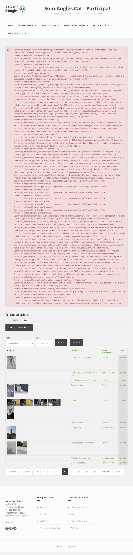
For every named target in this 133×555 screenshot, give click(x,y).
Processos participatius (50, 528)
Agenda (43, 507)
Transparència (25, 25)
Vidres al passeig (78, 463)
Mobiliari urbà (108, 427)
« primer (12, 471)
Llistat (26, 320)
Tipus (7, 338)
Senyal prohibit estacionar (82, 442)
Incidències (44, 521)
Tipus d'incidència (107, 351)
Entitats (74, 528)
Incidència (75, 350)
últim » (119, 471)
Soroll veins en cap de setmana (84, 380)
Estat (38, 338)
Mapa (15, 320)
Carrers (105, 357)
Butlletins (44, 514)
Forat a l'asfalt (77, 422)
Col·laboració (15, 33)
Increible (75, 400)
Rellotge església (78, 427)
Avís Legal (9, 522)
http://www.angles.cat (19, 515)
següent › (106, 471)
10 (79, 471)
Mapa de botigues (79, 521)
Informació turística (79, 507)
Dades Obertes (48, 25)
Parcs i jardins (108, 373)
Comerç (74, 514)
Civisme (105, 380)
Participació (99, 25)
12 (95, 471)
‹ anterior (25, 471)
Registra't (72, 546)
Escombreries (77, 385)
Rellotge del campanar (81, 458)
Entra (59, 546)
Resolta (122, 357)
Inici (10, 25)
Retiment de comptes (74, 25)
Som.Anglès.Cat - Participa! (77, 8)
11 (87, 471)
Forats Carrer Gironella (81, 357)
